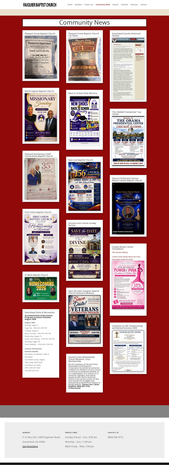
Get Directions (30, 446)
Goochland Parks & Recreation (40, 312)
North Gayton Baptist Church (39, 91)
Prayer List (89, 5)
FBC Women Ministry (120, 252)
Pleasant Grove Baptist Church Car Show (83, 34)
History (115, 5)
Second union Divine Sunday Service (82, 224)
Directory (134, 5)
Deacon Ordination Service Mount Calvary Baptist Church (127, 179)
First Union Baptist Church (38, 212)
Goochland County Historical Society (126, 34)
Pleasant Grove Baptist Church (40, 33)
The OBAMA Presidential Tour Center (127, 113)
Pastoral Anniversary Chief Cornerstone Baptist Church (39, 155)
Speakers (78, 5)
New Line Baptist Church (80, 160)
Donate (144, 5)
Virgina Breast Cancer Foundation (123, 247)
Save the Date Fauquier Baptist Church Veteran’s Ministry (83, 292)
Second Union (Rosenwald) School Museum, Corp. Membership (81, 359)
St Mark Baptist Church (36, 275)
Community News (103, 5)
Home (70, 5)
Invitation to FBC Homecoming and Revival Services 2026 (127, 326)
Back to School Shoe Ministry (82, 93)
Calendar (124, 5)
